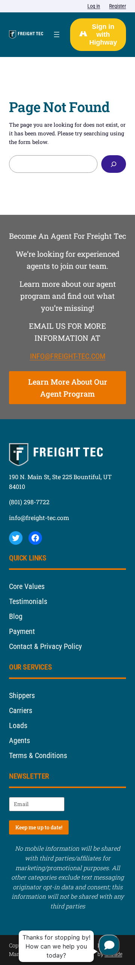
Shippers (22, 695)
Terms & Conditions (38, 755)
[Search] (113, 164)
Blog (15, 616)
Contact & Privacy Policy (45, 646)
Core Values (27, 586)
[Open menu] (56, 34)
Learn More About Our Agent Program (67, 388)
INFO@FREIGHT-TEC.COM (67, 356)
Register (117, 6)
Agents (19, 740)
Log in (93, 6)
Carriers (20, 710)
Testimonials (28, 601)
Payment (22, 631)
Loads (18, 725)
